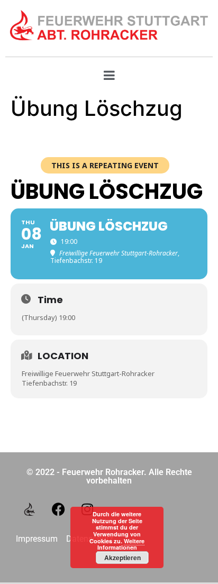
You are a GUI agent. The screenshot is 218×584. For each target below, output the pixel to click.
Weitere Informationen (121, 544)
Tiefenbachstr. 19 (49, 383)
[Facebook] (58, 509)
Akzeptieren (122, 557)
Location (63, 355)
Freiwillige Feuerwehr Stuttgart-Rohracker (88, 373)
